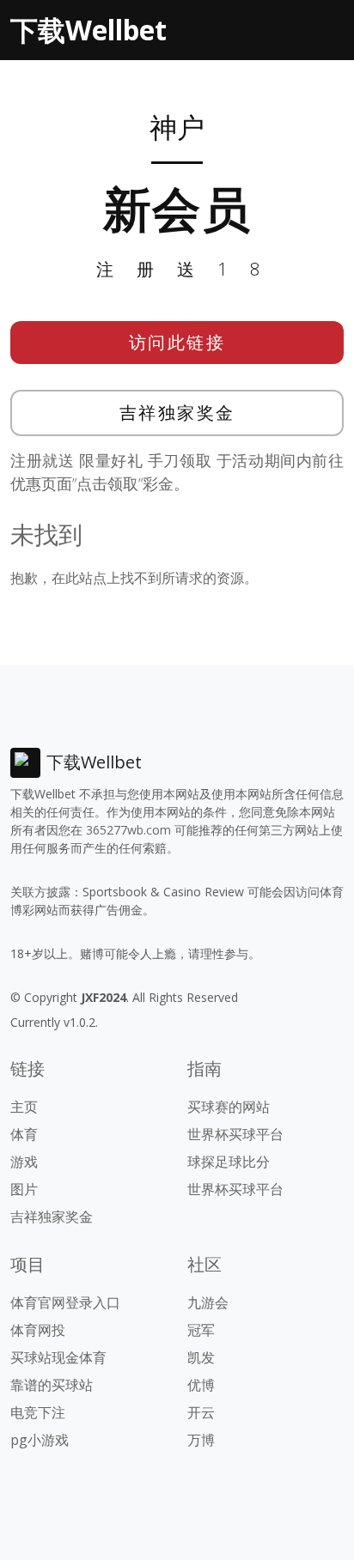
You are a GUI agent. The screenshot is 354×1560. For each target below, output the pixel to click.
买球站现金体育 (58, 1357)
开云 (201, 1412)
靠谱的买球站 (51, 1384)
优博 (201, 1384)
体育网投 (37, 1329)
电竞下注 (37, 1412)
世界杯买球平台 (235, 1134)
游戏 (24, 1161)
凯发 (201, 1357)
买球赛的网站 (228, 1106)
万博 (201, 1439)
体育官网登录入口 (65, 1302)
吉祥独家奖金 (177, 412)
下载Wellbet (88, 29)
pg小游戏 (39, 1439)
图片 (24, 1189)
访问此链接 (177, 342)
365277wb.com (128, 830)
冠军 (201, 1329)
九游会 (208, 1302)
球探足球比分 (228, 1161)
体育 (24, 1134)
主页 (24, 1106)
